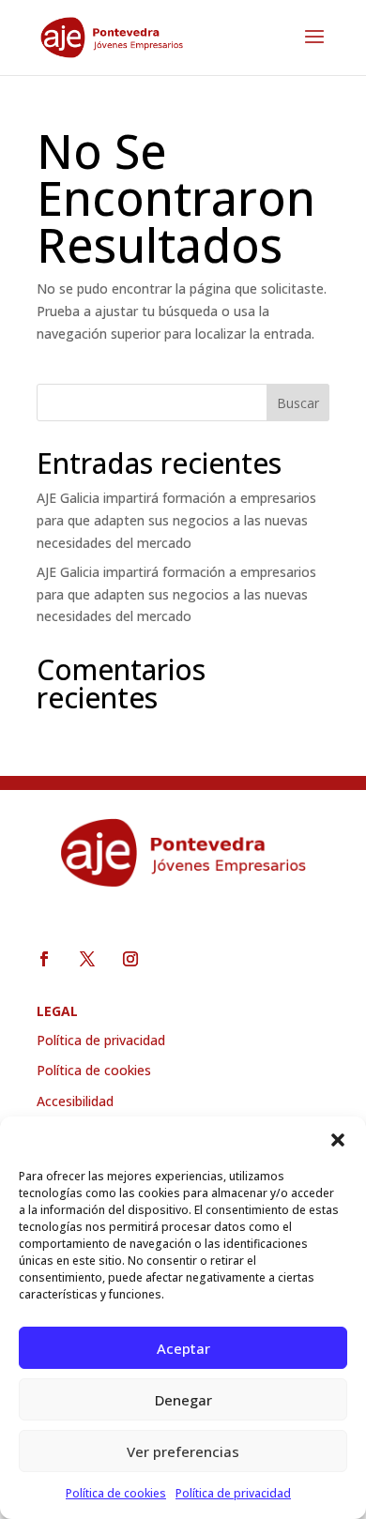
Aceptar (183, 1348)
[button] (337, 1140)
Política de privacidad (233, 1493)
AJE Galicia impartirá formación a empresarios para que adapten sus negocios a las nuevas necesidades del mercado (176, 520)
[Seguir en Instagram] (130, 959)
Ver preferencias (183, 1451)
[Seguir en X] (87, 959)
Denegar (183, 1399)
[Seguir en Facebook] (44, 959)
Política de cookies (116, 1493)
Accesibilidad (75, 1101)
